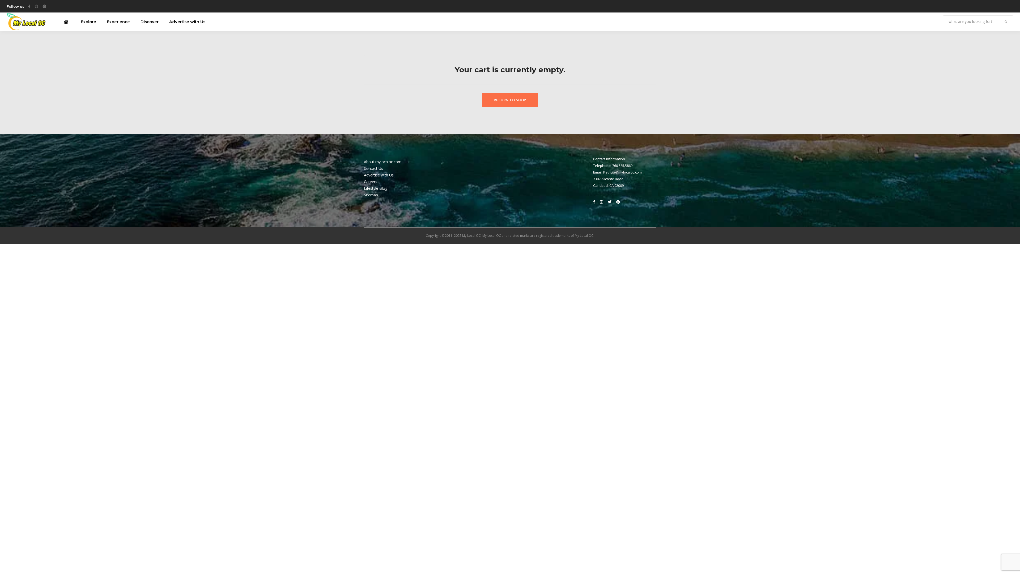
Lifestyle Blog (375, 188)
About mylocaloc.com (382, 161)
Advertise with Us (379, 175)
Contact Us (373, 168)
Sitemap (371, 194)
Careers (370, 181)
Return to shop (510, 100)
